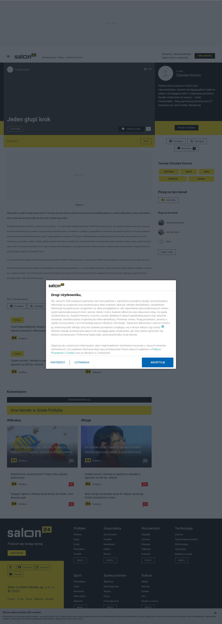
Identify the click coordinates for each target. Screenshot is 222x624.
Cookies (70, 352)
